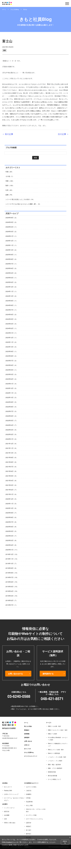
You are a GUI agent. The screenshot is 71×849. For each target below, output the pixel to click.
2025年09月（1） (11, 254)
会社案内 (4, 804)
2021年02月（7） (11, 490)
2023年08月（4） (11, 356)
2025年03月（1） (11, 278)
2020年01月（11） (12, 550)
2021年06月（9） (11, 471)
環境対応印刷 (52, 772)
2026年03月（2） (11, 231)
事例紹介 (26, 730)
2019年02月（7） (11, 600)
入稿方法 (28, 790)
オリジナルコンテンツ (30, 756)
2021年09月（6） (11, 457)
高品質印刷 (29, 802)
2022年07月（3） (11, 411)
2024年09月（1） (11, 301)
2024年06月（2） (11, 314)
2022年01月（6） (11, 439)
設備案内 (28, 794)
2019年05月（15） (12, 586)
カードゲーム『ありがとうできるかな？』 (14, 799)
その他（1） (10, 176)
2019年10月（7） (11, 563)
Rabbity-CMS (8, 790)
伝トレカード (8, 787)
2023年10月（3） (11, 347)
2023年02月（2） (11, 379)
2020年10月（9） (11, 508)
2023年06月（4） (11, 365)
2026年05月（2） (11, 222)
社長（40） (9, 190)
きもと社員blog (15, 9)
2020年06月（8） (11, 527)
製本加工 (28, 834)
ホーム (4, 9)
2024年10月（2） (11, 296)
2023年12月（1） (11, 337)
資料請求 (26, 737)
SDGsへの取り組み (9, 823)
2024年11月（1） (11, 291)
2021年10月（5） (11, 453)
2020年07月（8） (11, 522)
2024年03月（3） (11, 324)
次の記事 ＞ (63, 133)
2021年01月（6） (11, 494)
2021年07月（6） (11, 467)
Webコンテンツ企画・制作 (56, 749)
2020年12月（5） (11, 499)
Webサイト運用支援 (54, 753)
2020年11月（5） (11, 503)
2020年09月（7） (11, 513)
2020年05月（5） (11, 531)
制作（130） (10, 185)
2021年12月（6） (11, 443)
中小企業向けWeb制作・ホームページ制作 (57, 738)
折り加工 (28, 830)
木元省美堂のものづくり (31, 783)
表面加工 (28, 826)
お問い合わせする (15, 673)
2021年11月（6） (11, 448)
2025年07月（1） (11, 264)
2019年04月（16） (12, 591)
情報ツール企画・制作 (54, 726)
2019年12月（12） (12, 554)
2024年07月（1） (11, 310)
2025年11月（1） (11, 245)
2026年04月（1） (11, 227)
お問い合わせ (28, 741)
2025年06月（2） (11, 268)
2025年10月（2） (11, 250)
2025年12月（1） (11, 241)
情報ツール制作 (52, 734)
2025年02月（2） (11, 282)
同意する (65, 842)
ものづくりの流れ (31, 787)
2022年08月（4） (11, 407)
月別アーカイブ (12, 213)
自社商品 (4, 783)
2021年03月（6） (11, 485)
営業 (4, 50)
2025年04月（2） (11, 273)
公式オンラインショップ (11, 794)
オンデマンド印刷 (31, 815)
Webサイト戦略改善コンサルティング (57, 745)
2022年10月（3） (11, 397)
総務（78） (9, 195)
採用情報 (26, 734)
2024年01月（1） (11, 333)
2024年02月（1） (11, 328)
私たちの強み (28, 726)
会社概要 (6, 815)
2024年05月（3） (11, 319)
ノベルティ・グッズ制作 (55, 761)
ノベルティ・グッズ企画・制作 (57, 757)
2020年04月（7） (11, 536)
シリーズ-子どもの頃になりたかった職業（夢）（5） (23, 204)
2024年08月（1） (11, 305)
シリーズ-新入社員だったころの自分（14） (20, 199)
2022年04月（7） (11, 425)
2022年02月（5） (11, 434)
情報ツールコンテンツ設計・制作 (57, 730)
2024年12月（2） (11, 287)
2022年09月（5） (11, 402)
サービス (48, 722)
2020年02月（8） (11, 545)
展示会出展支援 (52, 775)
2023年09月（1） (11, 351)
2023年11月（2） (11, 342)
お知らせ (26, 745)
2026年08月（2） (11, 218)
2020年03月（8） (11, 540)
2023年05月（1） (11, 370)
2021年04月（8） (11, 480)
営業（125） (10, 181)
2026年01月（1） (11, 236)
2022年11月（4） (11, 393)
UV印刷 (28, 798)
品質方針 (28, 823)
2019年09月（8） (11, 568)
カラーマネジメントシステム (34, 819)
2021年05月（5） (11, 476)
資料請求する (48, 673)
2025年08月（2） (11, 259)
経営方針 (6, 811)
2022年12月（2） (11, 388)
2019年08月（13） (12, 573)
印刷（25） (9, 172)
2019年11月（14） (12, 559)
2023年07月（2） (11, 360)
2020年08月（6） (11, 517)
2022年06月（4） (11, 416)
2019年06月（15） (12, 582)
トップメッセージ (9, 808)
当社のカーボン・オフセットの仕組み (35, 810)
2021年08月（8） (11, 462)
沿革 (5, 819)
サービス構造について (54, 779)
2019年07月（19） (12, 577)
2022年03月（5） (11, 430)
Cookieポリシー (11, 842)
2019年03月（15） (12, 596)
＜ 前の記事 (7, 133)
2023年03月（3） (11, 374)
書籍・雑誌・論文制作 (54, 764)
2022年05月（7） (11, 420)
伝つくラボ (27, 749)
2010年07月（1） (11, 605)
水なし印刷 (29, 805)
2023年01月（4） (11, 384)
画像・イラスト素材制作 (55, 768)
